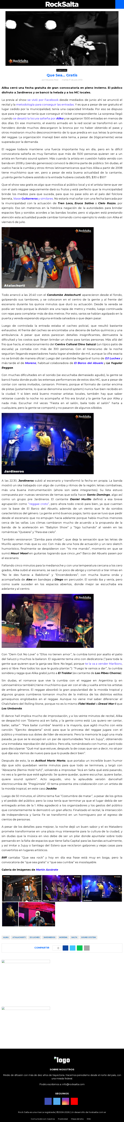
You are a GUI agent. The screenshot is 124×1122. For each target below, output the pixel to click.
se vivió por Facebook (42, 99)
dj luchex (35, 937)
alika (6, 937)
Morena (30, 363)
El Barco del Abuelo (88, 363)
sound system (88, 937)
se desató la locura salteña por (38, 118)
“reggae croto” (38, 504)
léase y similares (33, 198)
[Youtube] (74, 1101)
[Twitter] (56, 1101)
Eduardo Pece (52, 80)
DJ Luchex (112, 358)
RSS (89, 1119)
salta (74, 937)
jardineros (49, 937)
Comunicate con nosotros (43, 1119)
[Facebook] (48, 1101)
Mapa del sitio (77, 1119)
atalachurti (19, 937)
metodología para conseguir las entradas (45, 104)
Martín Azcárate (47, 869)
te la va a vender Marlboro (103, 663)
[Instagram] (65, 1101)
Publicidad (63, 1119)
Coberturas (61, 70)
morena (63, 937)
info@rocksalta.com (73, 1084)
